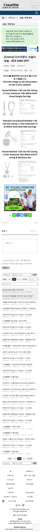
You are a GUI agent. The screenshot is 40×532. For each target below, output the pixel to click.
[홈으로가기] (10, 5)
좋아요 (5, 223)
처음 (4, 279)
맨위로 (18, 505)
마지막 (24, 279)
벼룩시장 (11, 17)
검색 (34, 275)
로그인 (35, 4)
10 (14, 279)
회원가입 (34, 8)
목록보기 (6, 268)
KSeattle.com (24, 509)
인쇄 (35, 223)
